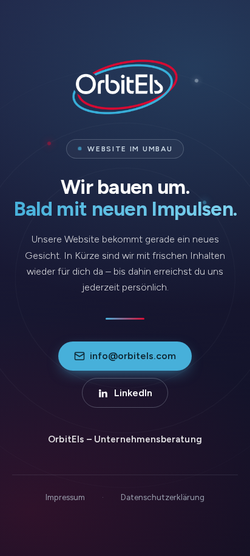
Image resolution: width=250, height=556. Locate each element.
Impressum (65, 497)
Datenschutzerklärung (162, 497)
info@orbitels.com (133, 356)
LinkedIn (133, 393)
